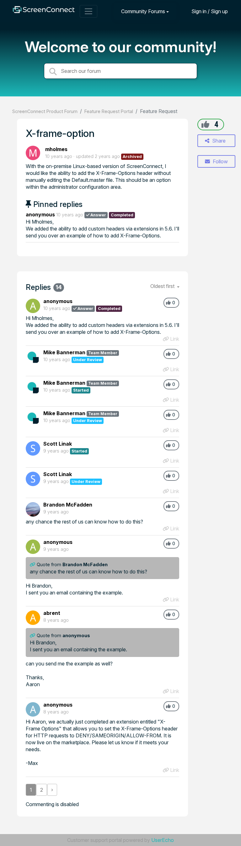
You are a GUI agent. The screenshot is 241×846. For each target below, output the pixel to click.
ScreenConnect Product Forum (45, 111)
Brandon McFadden (67, 505)
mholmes (56, 149)
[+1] (205, 124)
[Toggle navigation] (88, 11)
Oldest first (163, 286)
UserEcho (162, 840)
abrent (51, 613)
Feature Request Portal (108, 111)
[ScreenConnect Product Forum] (43, 11)
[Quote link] (33, 564)
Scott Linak (57, 444)
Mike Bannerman (64, 352)
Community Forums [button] (143, 11)
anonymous (40, 214)
